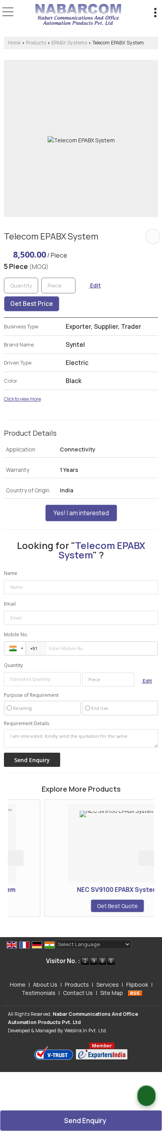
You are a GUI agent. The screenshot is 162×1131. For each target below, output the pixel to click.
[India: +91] (15, 648)
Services (107, 984)
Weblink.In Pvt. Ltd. (85, 1030)
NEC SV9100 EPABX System (103, 890)
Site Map (111, 993)
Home (14, 42)
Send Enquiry (84, 1120)
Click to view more (22, 399)
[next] (146, 858)
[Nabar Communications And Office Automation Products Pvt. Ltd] (78, 15)
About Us (45, 984)
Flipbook (137, 984)
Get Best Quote (103, 906)
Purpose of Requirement (31, 695)
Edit (95, 285)
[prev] (16, 858)
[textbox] (58, 285)
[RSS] (135, 993)
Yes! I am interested (81, 513)
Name (10, 573)
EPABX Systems (69, 42)
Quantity (13, 665)
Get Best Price (31, 304)
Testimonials (38, 993)
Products (36, 42)
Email (10, 603)
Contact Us (78, 993)
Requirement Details (26, 723)
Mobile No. (16, 634)
